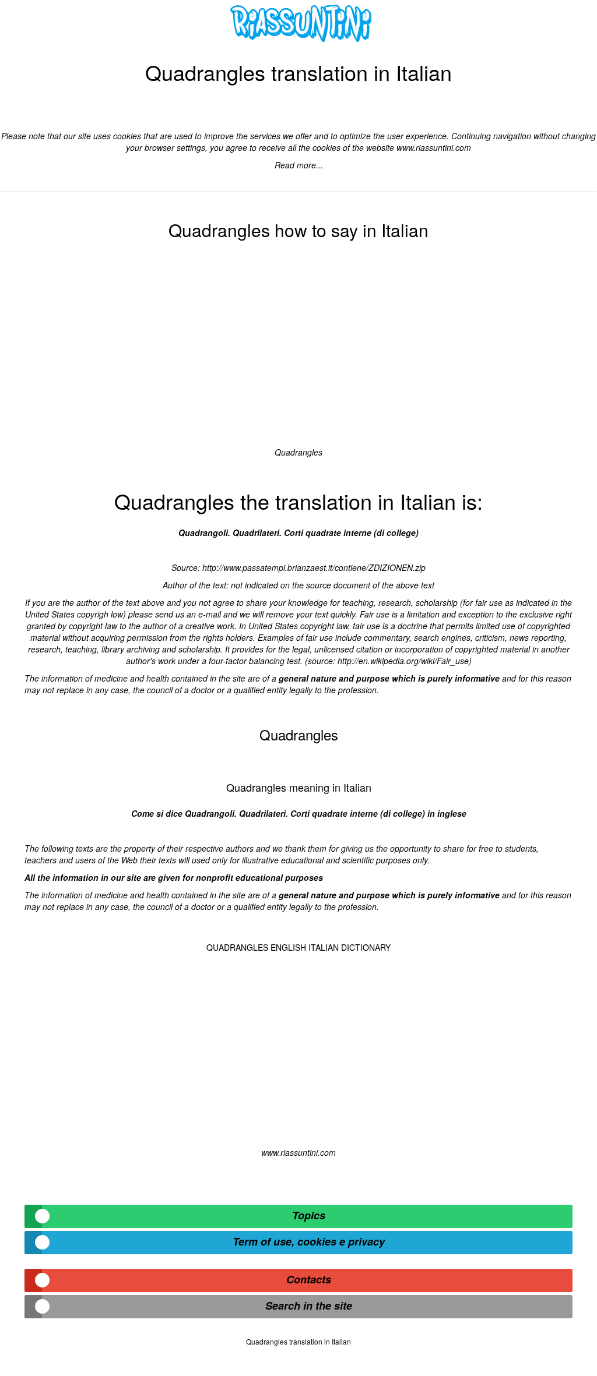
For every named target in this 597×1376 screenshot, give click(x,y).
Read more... (299, 165)
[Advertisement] (298, 347)
